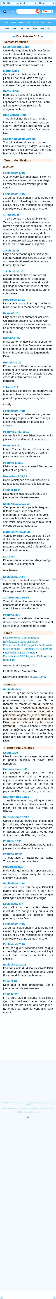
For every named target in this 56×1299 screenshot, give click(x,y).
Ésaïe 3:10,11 (12, 490)
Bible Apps (43, 656)
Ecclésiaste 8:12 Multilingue (20, 641)
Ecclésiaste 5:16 (14, 173)
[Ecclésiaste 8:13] (52, 586)
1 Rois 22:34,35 (13, 271)
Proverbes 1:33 (13, 866)
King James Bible (14, 114)
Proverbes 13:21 (14, 299)
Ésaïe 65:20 (10, 313)
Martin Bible (11, 70)
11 (7, 693)
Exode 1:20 (10, 752)
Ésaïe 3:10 (10, 981)
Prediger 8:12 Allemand (37, 648)
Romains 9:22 (12, 362)
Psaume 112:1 (12, 445)
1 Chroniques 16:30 (16, 597)
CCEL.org (39, 676)
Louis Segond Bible (16, 46)
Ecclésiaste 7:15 (14, 194)
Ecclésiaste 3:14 (14, 576)
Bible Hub (9, 659)
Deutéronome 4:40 (15, 769)
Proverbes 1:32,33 (15, 476)
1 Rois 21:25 (11, 250)
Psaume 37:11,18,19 (16, 431)
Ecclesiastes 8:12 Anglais (19, 656)
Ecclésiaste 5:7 (13, 903)
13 (18, 725)
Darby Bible (11, 90)
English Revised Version (19, 138)
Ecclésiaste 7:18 (14, 410)
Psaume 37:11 (12, 841)
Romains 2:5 (11, 337)
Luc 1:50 (8, 556)
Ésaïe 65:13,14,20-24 (16, 503)
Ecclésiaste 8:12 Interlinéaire (21, 638)
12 (22, 707)
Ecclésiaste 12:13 (14, 964)
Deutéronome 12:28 (16, 817)
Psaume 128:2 (12, 854)
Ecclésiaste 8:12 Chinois (20, 652)
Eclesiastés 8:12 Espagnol (19, 645)
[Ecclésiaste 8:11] (4, 586)
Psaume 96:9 (11, 614)
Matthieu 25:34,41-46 (16, 532)
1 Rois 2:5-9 (11, 214)
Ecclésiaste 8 (12, 689)
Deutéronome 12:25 (16, 796)
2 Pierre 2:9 (10, 387)
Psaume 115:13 (13, 462)
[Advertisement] (28, 1041)
